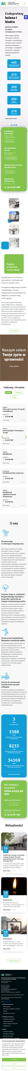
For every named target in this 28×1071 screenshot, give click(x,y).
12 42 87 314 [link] (9, 502)
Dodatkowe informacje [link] (7, 1016)
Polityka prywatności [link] (8, 1021)
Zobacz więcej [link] (6, 420)
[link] (26, 17)
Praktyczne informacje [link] (7, 1004)
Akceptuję (14, 1059)
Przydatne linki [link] (6, 1026)
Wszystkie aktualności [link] (14, 960)
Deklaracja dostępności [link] (9, 1019)
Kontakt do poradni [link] (8, 1036)
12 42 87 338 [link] (9, 459)
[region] (14, 1055)
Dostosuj (14, 1063)
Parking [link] (5, 1011)
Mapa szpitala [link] (6, 1006)
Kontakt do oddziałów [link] (8, 1033)
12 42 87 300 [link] (13, 187)
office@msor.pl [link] (7, 1001)
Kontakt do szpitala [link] (8, 1031)
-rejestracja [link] (14, 804)
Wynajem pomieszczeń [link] (9, 1013)
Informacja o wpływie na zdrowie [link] (11, 1009)
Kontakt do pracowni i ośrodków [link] (11, 1038)
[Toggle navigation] (24, 3)
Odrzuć (14, 1068)
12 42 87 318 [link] (9, 440)
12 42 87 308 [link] (9, 417)
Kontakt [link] (4, 1029)
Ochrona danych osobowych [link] (10, 1023)
